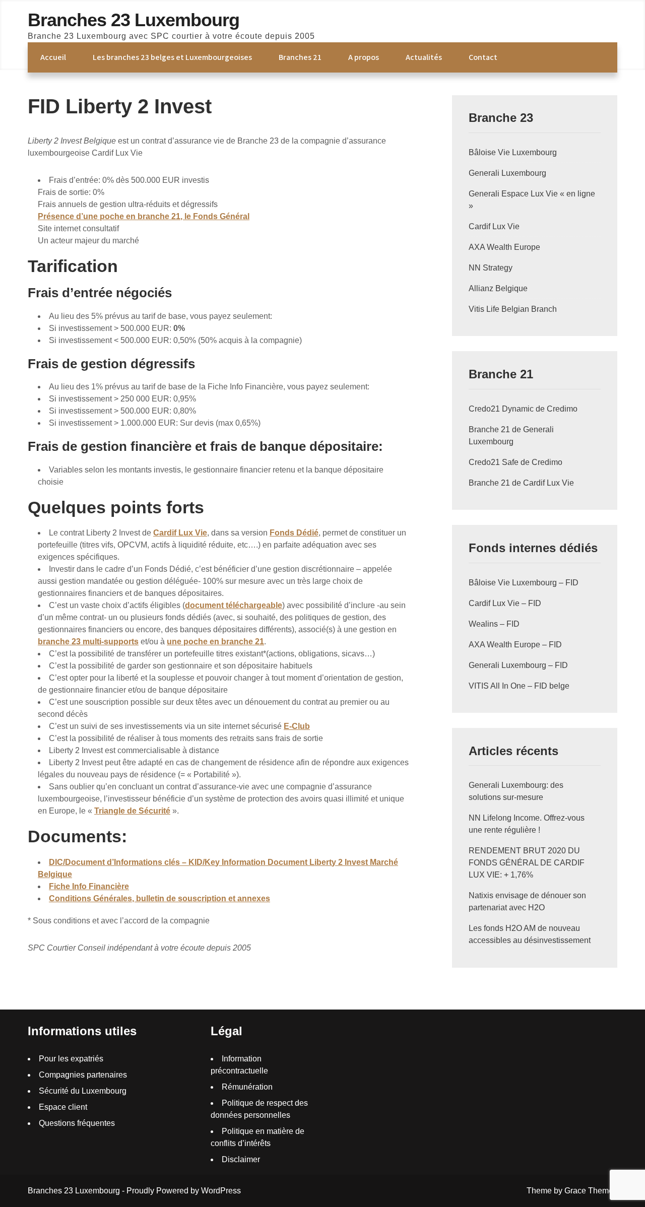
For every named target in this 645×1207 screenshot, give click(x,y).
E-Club (297, 726)
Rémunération (247, 1087)
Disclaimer (241, 1159)
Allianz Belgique (498, 288)
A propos (363, 57)
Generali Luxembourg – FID (518, 665)
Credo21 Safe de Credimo (515, 462)
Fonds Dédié (294, 532)
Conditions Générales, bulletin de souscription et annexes (159, 898)
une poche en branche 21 (215, 641)
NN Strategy (490, 267)
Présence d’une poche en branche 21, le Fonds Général (143, 216)
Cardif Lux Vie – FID (505, 603)
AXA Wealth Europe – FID (515, 644)
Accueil (53, 57)
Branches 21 (300, 57)
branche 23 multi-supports (88, 641)
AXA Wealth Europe (504, 247)
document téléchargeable (233, 605)
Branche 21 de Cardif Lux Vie (521, 483)
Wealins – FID (494, 624)
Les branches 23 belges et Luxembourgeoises (172, 57)
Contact (483, 57)
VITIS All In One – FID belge (519, 686)
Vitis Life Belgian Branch (513, 309)
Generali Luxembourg (507, 173)
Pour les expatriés (71, 1058)
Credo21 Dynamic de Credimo (523, 409)
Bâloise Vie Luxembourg (513, 152)
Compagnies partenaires (83, 1074)
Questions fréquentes (77, 1123)
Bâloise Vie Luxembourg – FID (523, 582)
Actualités (424, 57)
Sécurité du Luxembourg (82, 1091)
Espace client (63, 1107)
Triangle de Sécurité (132, 811)
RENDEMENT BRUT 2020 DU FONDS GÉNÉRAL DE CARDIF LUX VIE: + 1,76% (527, 862)
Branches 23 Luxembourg (133, 20)
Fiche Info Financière (89, 886)
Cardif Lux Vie (180, 532)
